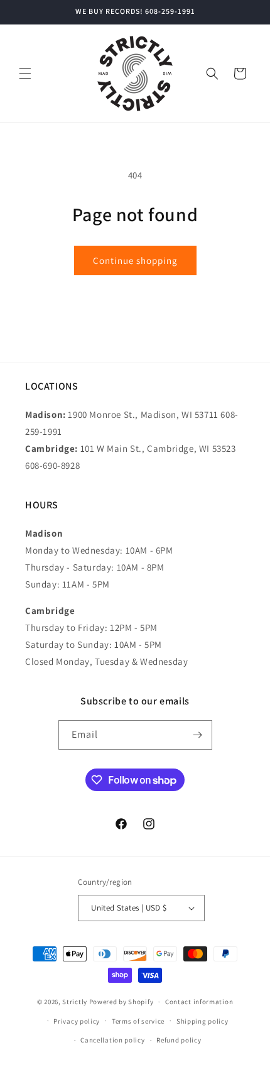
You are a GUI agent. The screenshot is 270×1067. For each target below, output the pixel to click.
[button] (25, 73)
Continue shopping (135, 260)
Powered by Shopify (121, 1001)
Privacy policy (76, 1021)
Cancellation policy (112, 1040)
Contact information (199, 1001)
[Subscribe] (198, 735)
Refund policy (178, 1040)
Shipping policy (202, 1021)
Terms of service (138, 1021)
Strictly (74, 1001)
